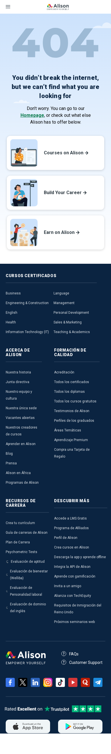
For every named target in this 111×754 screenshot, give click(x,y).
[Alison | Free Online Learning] (58, 7)
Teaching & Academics (72, 332)
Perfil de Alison (65, 538)
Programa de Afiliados (71, 528)
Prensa (11, 463)
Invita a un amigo (67, 586)
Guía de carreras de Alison (27, 533)
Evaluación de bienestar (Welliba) (29, 574)
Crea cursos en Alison (71, 547)
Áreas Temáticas (67, 430)
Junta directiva (17, 382)
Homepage (32, 115)
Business (13, 293)
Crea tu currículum (20, 523)
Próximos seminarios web (74, 622)
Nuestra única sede (21, 408)
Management (64, 303)
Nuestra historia (18, 372)
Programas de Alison (22, 483)
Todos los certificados (71, 382)
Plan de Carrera (18, 542)
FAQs (74, 654)
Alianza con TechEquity (72, 596)
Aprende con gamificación (74, 576)
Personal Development (71, 313)
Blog (9, 454)
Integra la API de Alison (72, 567)
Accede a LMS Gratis (70, 518)
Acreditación (64, 372)
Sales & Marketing (68, 322)
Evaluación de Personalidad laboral (26, 591)
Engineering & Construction (27, 303)
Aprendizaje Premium (71, 440)
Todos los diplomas (69, 392)
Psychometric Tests (21, 552)
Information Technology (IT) (27, 332)
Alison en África (18, 473)
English (11, 313)
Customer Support (85, 662)
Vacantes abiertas (20, 418)
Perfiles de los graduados (74, 421)
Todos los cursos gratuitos (75, 401)
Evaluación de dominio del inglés (28, 607)
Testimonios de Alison (71, 411)
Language (61, 293)
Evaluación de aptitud (28, 562)
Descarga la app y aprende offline (80, 557)
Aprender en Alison (21, 444)
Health (11, 322)
